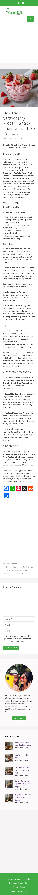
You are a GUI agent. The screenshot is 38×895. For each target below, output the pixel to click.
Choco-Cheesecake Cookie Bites (20, 567)
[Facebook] (14, 3)
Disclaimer (27, 879)
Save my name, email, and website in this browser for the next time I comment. (18, 639)
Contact (9, 879)
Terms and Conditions (19, 883)
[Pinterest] (23, 3)
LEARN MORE (19, 718)
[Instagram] (18, 3)
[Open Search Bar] (23, 19)
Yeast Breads (11, 564)
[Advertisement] (19, 44)
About (18, 879)
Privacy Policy (19, 887)
